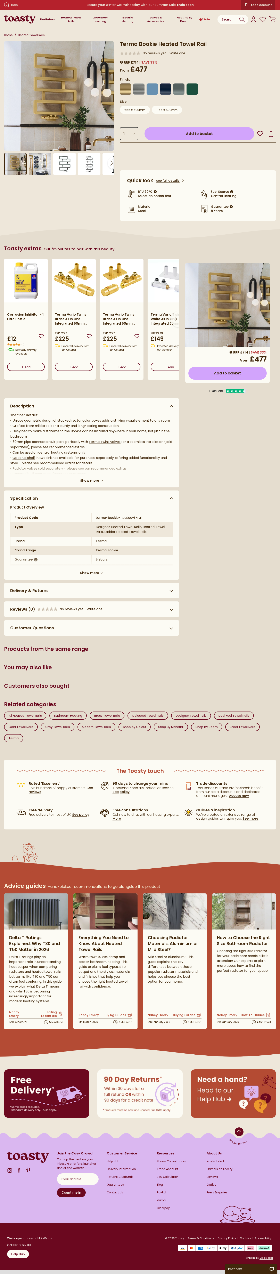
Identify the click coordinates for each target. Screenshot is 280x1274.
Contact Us (115, 1192)
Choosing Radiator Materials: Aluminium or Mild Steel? (173, 943)
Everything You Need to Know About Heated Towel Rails (104, 943)
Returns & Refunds (120, 1177)
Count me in (71, 1192)
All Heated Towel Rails (25, 715)
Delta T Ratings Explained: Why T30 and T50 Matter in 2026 (34, 943)
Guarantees (115, 1185)
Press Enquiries (217, 1192)
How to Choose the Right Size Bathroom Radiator (243, 941)
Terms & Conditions (201, 1238)
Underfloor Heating (100, 19)
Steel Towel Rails (242, 727)
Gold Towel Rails (21, 727)
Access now (239, 795)
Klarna (161, 1200)
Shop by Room (207, 727)
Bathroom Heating (68, 715)
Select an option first (154, 196)
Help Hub (113, 1161)
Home (8, 35)
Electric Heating (127, 19)
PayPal (161, 1192)
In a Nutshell (215, 1161)
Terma (14, 738)
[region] (91, 322)
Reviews (212, 1177)
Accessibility (263, 1238)
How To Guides (256, 1015)
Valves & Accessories (155, 19)
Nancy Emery (17, 1014)
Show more (89, 480)
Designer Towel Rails (191, 715)
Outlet (211, 1185)
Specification (24, 498)
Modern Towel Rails (96, 727)
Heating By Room (184, 19)
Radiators (47, 19)
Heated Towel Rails (71, 19)
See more (250, 818)
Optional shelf (24, 457)
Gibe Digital (266, 1257)
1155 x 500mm (167, 110)
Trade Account (167, 1169)
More (117, 818)
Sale (206, 19)
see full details (168, 180)
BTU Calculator (167, 1177)
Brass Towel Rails (107, 715)
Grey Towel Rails (57, 727)
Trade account (260, 5)
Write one (177, 53)
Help (14, 5)
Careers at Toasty (219, 1169)
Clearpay (163, 1208)
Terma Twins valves (105, 441)
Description (22, 406)
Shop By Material (170, 727)
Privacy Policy (227, 1238)
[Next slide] (111, 163)
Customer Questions (32, 628)
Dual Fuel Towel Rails (234, 715)
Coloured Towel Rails (148, 715)
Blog (160, 1185)
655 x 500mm (134, 110)
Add (33, 367)
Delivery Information (121, 1169)
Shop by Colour (134, 727)
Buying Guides (118, 1015)
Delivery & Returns (29, 590)
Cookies (245, 1238)
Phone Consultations (172, 1161)
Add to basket (217, 133)
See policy (80, 814)
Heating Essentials (46, 1014)
